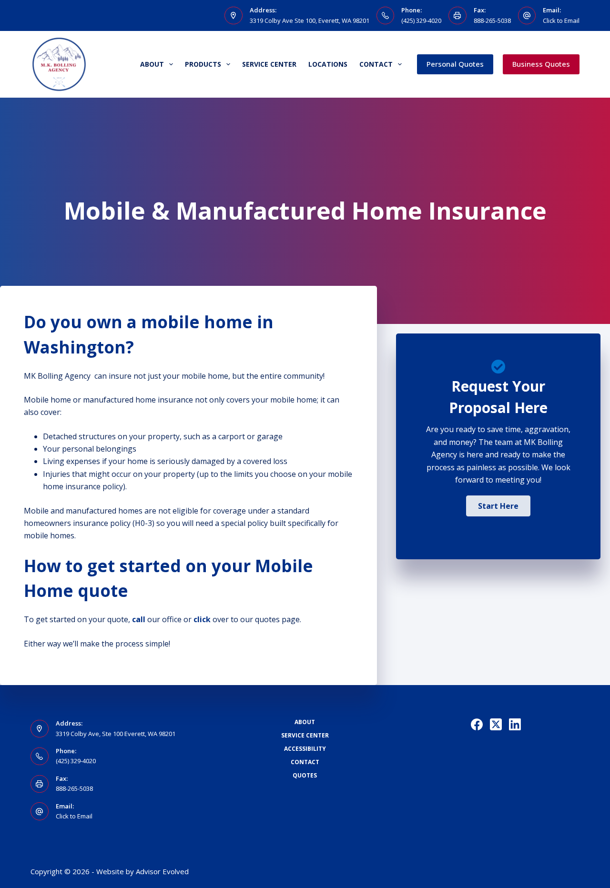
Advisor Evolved (162, 871)
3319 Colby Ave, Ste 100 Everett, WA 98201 (115, 733)
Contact (376, 64)
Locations (327, 64)
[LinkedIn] (515, 724)
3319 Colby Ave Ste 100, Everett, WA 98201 (309, 20)
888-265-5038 (492, 20)
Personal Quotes (455, 64)
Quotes (305, 775)
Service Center (269, 64)
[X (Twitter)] (496, 724)
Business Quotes (541, 64)
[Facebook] (477, 724)
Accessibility (305, 749)
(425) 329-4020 (421, 20)
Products (203, 64)
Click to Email (561, 20)
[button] (498, 505)
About (152, 64)
